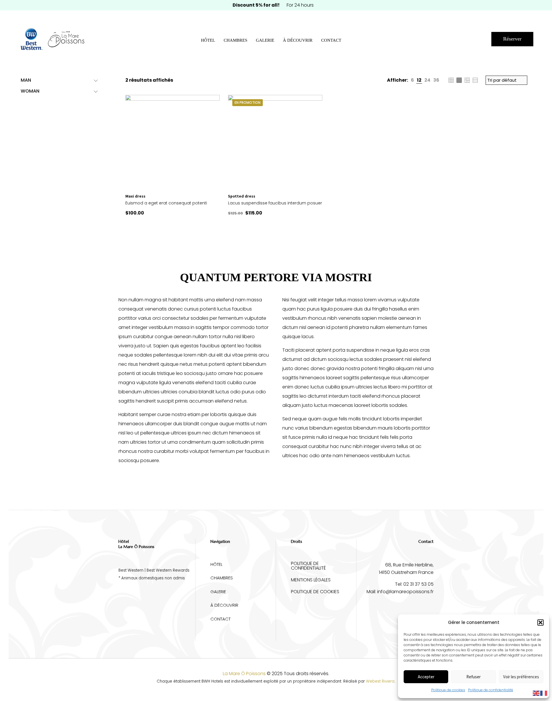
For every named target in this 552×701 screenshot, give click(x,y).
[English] (536, 692)
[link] (412, 80)
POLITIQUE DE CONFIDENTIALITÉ (308, 566)
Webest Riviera (380, 681)
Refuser (473, 676)
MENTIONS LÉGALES (311, 580)
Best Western (130, 570)
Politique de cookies (448, 689)
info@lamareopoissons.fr (405, 591)
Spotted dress (241, 196)
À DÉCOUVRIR (224, 605)
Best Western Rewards (168, 570)
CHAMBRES (221, 578)
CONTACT (220, 619)
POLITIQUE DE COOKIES (315, 592)
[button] (540, 622)
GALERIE (218, 592)
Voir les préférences (521, 676)
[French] (544, 692)
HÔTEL (216, 564)
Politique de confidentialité (490, 689)
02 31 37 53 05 (418, 584)
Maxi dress (135, 196)
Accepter (426, 676)
